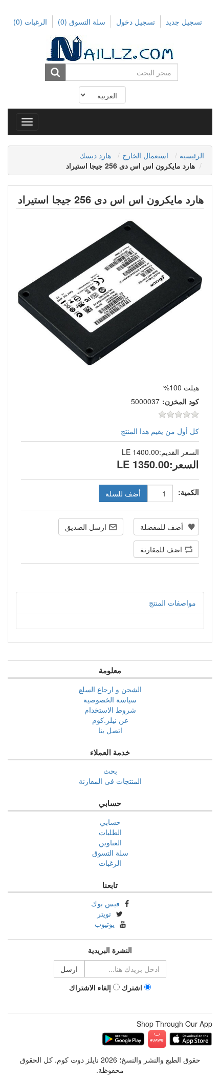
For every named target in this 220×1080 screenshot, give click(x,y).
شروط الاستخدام (110, 709)
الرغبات (110, 863)
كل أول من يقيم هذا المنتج (160, 431)
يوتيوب (105, 924)
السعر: (184, 464)
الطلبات (110, 832)
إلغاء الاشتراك (90, 987)
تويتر (104, 913)
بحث (110, 770)
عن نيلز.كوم (110, 720)
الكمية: (188, 492)
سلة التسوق (81, 21)
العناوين (110, 842)
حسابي (110, 822)
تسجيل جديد (184, 21)
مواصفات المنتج (172, 602)
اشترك (132, 987)
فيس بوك (105, 903)
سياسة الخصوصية (110, 699)
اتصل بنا (110, 730)
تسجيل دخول (135, 21)
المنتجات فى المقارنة (110, 781)
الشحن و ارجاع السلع (110, 689)
